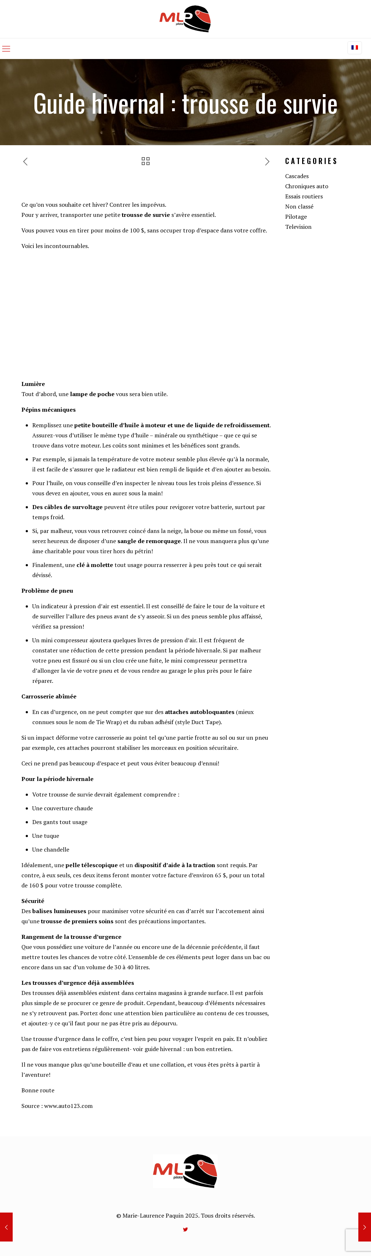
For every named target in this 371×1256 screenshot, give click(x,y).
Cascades (297, 176)
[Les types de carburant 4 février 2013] (364, 1227)
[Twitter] (185, 1229)
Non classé (299, 206)
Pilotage (296, 216)
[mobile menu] (6, 48)
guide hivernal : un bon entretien (188, 1049)
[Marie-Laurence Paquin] (185, 19)
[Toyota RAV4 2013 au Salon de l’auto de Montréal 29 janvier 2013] (6, 1227)
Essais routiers (304, 196)
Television (298, 227)
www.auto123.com (68, 1106)
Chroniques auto (306, 186)
